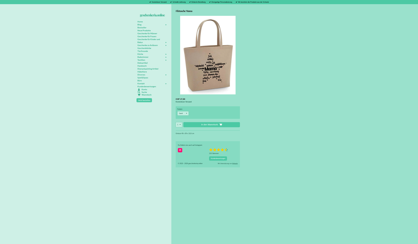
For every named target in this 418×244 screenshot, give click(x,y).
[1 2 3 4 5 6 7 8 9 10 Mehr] (179, 124)
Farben (179, 109)
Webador (235, 163)
